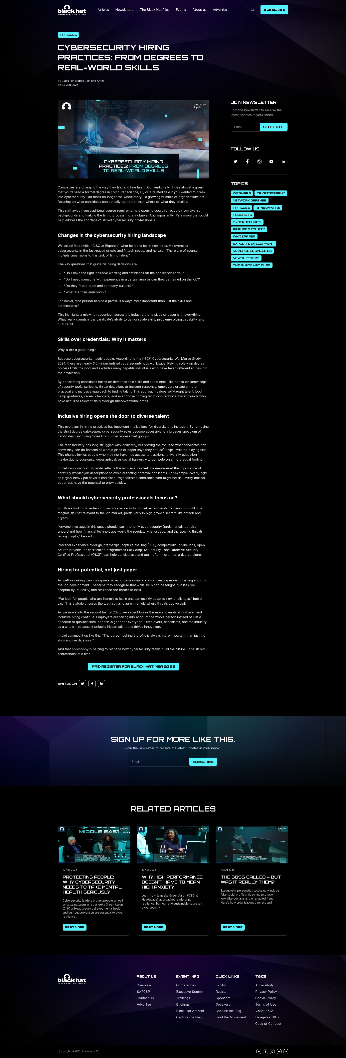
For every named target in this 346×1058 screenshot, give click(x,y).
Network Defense (249, 200)
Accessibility (264, 985)
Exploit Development (253, 243)
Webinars (242, 193)
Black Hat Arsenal (190, 1011)
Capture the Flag (189, 1017)
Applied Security (249, 229)
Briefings (182, 1004)
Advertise (220, 10)
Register (222, 992)
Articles (103, 10)
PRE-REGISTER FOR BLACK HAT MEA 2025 (133, 666)
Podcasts (242, 214)
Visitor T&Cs (264, 1011)
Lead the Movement (231, 1017)
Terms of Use (265, 1004)
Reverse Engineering (252, 250)
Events (181, 10)
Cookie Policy (265, 998)
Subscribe (274, 10)
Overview (144, 985)
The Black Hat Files (154, 10)
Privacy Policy (266, 992)
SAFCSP (143, 992)
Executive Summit (189, 992)
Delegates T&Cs (267, 1017)
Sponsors (223, 998)
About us (199, 10)
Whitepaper (244, 236)
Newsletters (124, 10)
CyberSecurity (247, 222)
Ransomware (268, 207)
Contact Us (145, 998)
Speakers (223, 1004)
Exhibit (221, 985)
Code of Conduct (268, 1024)
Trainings (183, 998)
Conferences (186, 985)
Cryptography (271, 193)
